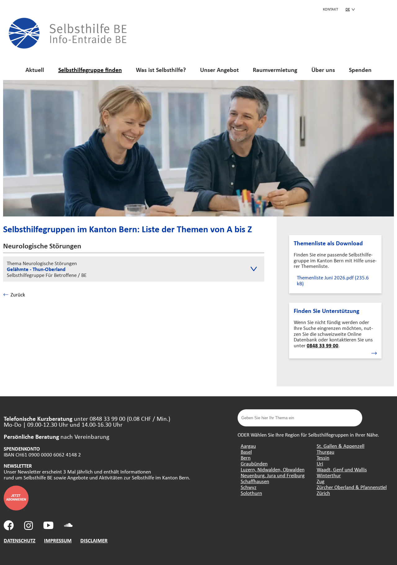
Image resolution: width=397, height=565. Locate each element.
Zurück (18, 294)
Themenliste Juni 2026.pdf (333, 280)
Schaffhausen (255, 481)
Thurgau (325, 451)
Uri (320, 463)
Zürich (323, 492)
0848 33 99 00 (322, 345)
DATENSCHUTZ (19, 540)
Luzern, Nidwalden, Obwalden (273, 469)
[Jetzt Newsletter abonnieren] (16, 508)
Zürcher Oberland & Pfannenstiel (352, 487)
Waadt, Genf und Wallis (342, 469)
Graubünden (254, 463)
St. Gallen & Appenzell (340, 445)
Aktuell (34, 69)
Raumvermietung (275, 69)
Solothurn (251, 492)
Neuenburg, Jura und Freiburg (273, 475)
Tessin (323, 457)
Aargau (248, 445)
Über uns (323, 69)
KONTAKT (330, 9)
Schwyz (248, 487)
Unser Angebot (219, 69)
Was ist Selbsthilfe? (161, 69)
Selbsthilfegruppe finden (90, 69)
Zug (320, 481)
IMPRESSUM (58, 540)
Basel (246, 451)
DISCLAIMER (94, 540)
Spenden (360, 69)
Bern (246, 457)
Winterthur (329, 475)
